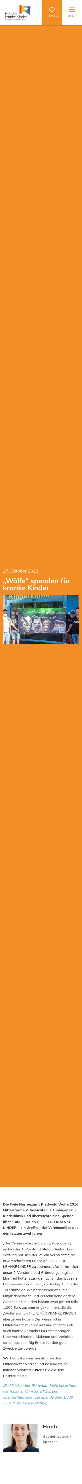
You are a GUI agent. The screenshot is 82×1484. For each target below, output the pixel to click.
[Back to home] (18, 12)
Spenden (52, 16)
